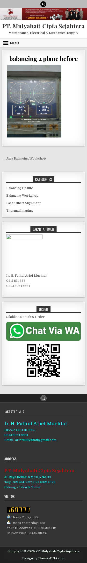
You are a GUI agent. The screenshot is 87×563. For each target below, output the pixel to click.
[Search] (43, 4)
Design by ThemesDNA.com (43, 558)
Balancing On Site (19, 188)
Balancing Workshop (22, 195)
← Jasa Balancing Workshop (24, 158)
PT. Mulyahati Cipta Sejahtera (43, 26)
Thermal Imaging (19, 210)
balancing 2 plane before (43, 58)
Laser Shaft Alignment (23, 203)
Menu (14, 43)
